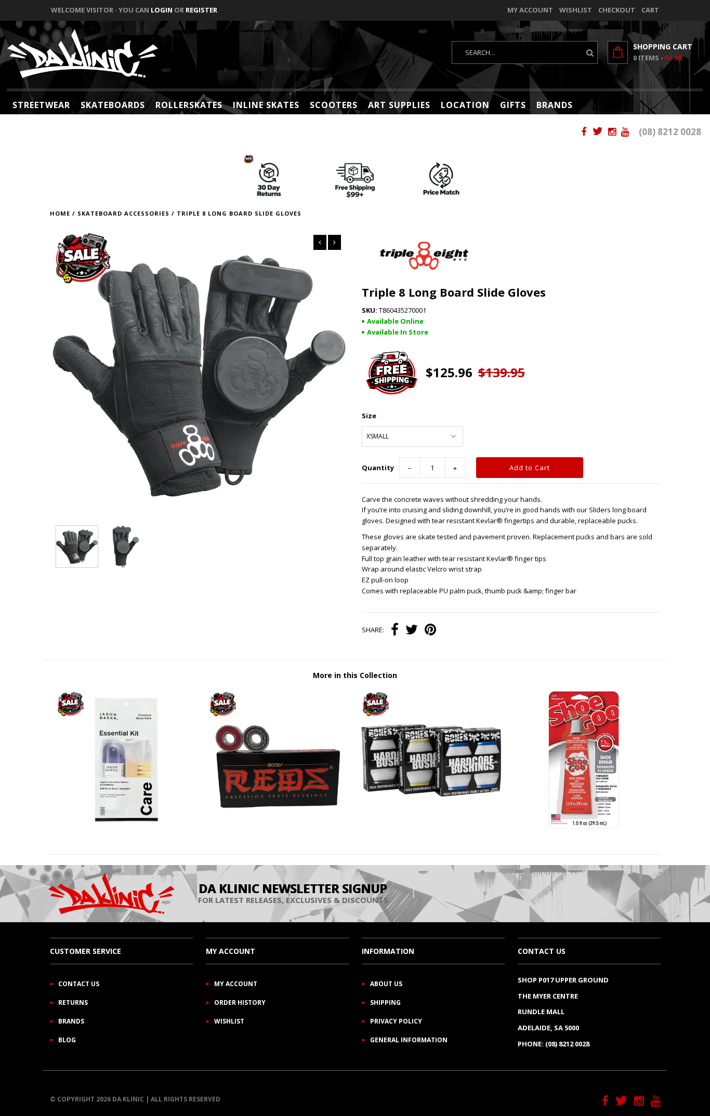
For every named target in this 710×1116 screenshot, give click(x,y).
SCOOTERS (334, 105)
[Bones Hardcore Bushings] (431, 827)
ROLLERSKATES (188, 105)
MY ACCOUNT (235, 983)
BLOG (67, 1039)
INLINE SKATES (266, 105)
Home (60, 213)
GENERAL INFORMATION (409, 1039)
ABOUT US (386, 983)
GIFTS (513, 105)
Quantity (378, 467)
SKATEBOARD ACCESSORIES (123, 213)
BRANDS (554, 105)
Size (369, 415)
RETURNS (73, 1002)
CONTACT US (78, 983)
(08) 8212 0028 (670, 132)
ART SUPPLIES (399, 105)
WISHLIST (229, 1021)
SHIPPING (385, 1002)
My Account (530, 10)
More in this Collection (355, 675)
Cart (650, 10)
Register (201, 10)
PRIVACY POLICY (396, 1021)
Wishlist (575, 10)
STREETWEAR (41, 105)
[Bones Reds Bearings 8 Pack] (278, 827)
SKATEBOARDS (113, 105)
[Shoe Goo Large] (584, 827)
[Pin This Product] (430, 631)
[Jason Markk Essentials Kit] (126, 827)
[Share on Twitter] (411, 631)
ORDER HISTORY (240, 1002)
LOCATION (465, 105)
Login (162, 10)
